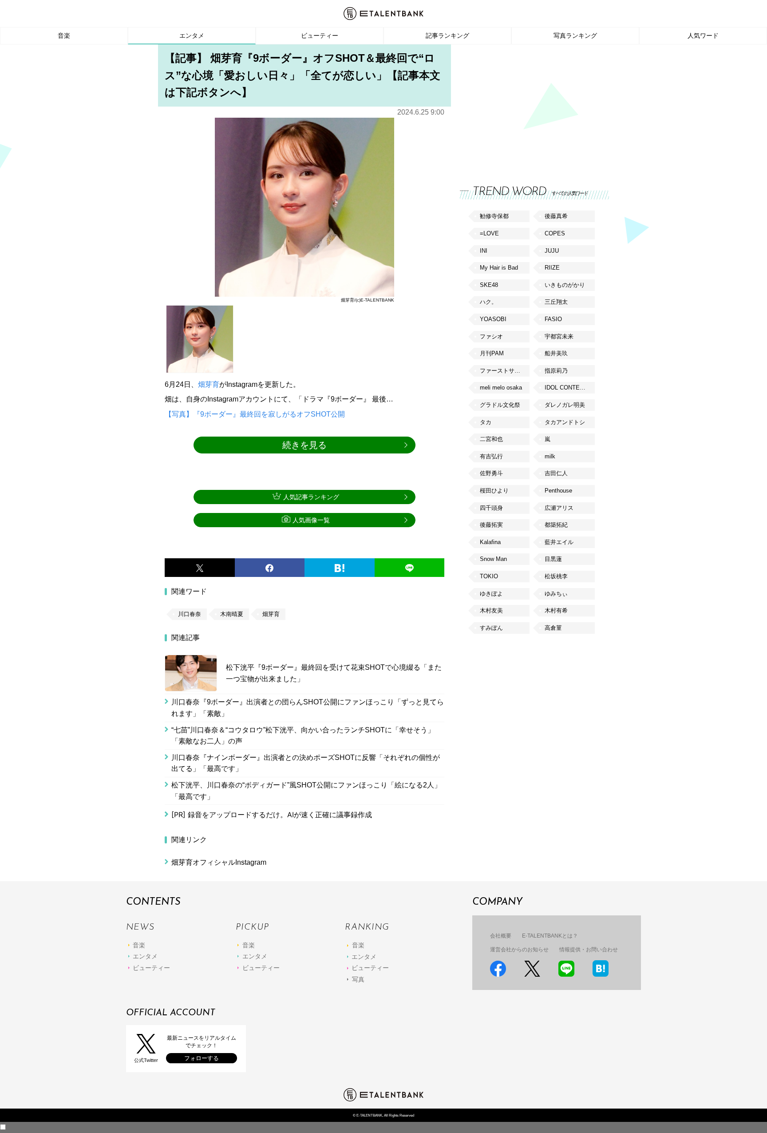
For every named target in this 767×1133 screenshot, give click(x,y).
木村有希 (556, 610)
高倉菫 (553, 627)
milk (550, 456)
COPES (555, 233)
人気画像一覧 (311, 520)
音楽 (64, 35)
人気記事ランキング (311, 497)
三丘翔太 (556, 301)
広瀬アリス (559, 508)
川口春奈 (189, 614)
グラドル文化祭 (500, 405)
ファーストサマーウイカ (505, 370)
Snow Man (493, 559)
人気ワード (703, 35)
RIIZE (552, 267)
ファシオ (491, 336)
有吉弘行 (491, 456)
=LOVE (489, 233)
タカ (485, 422)
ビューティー (319, 35)
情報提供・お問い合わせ (588, 949)
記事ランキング (447, 35)
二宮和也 (491, 439)
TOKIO (489, 576)
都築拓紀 (556, 524)
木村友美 (491, 610)
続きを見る (304, 445)
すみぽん (491, 627)
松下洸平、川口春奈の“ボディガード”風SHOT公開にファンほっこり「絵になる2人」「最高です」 (306, 790)
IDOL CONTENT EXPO (569, 387)
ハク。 (488, 301)
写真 (358, 979)
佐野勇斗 (491, 473)
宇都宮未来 (559, 336)
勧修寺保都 (494, 216)
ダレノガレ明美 (565, 405)
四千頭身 (491, 508)
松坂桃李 (556, 576)
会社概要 (500, 936)
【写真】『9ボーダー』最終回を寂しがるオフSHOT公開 (255, 414)
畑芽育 (208, 384)
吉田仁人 (556, 473)
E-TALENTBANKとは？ (550, 936)
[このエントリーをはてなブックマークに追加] (339, 567)
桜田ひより (494, 490)
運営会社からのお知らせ (519, 949)
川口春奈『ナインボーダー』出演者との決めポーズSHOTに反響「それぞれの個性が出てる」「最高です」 (305, 763)
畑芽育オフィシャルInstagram (218, 862)
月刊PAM (492, 353)
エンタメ (191, 35)
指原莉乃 (556, 370)
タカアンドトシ (565, 422)
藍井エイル (559, 542)
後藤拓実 (491, 524)
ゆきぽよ (491, 593)
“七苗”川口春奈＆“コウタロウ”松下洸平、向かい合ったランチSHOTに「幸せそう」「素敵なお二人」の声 (303, 735)
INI (483, 250)
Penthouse (558, 490)
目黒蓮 (553, 559)
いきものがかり (565, 285)
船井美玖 (556, 353)
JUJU (552, 250)
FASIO (553, 319)
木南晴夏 (231, 614)
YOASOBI (493, 319)
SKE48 (489, 285)
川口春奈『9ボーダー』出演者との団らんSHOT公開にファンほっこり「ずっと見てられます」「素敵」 (307, 707)
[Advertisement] (526, 106)
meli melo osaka (501, 387)
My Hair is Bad (499, 267)
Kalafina (490, 542)
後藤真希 (556, 216)
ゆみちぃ (556, 593)
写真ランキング (575, 35)
